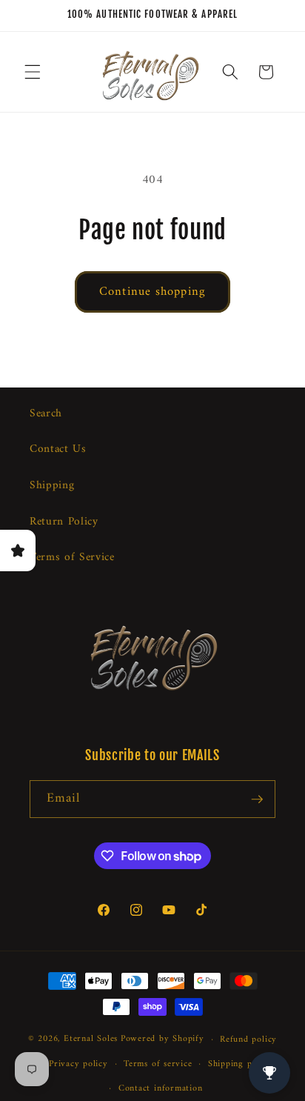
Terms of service (158, 1064)
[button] (32, 72)
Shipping (52, 486)
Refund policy (248, 1039)
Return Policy (64, 522)
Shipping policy (240, 1064)
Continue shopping (152, 291)
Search (46, 414)
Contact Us (58, 449)
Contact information (160, 1088)
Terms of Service (72, 558)
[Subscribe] (257, 799)
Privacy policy (78, 1064)
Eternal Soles (91, 1039)
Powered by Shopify (162, 1039)
